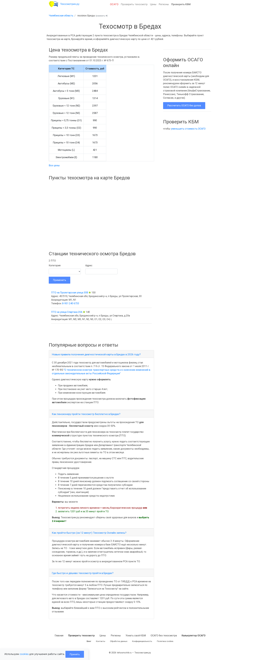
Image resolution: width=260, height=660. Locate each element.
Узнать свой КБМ (136, 635)
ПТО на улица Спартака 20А (66, 312)
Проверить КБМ (181, 4)
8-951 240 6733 (70, 303)
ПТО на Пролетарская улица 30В (69, 292)
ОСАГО (114, 4)
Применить (59, 280)
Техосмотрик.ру (69, 3)
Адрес (88, 265)
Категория (54, 265)
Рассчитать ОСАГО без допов (184, 105)
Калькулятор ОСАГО (194, 635)
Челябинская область (61, 15)
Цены (153, 4)
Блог (89, 641)
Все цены (54, 165)
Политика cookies (165, 641)
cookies (24, 653)
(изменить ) (102, 16)
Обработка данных (118, 641)
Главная (59, 635)
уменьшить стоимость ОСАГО (188, 128)
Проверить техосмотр (134, 4)
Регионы (164, 4)
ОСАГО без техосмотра (164, 635)
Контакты (100, 641)
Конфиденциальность (142, 641)
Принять (75, 654)
